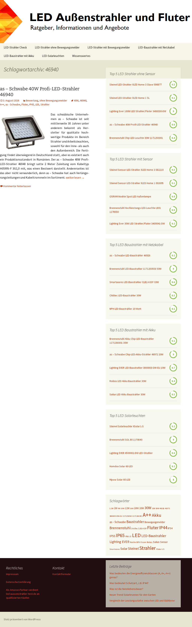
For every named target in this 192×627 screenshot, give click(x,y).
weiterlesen (75, 177)
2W (115, 508)
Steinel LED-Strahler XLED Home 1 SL (130, 98)
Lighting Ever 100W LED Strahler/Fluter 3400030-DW (138, 111)
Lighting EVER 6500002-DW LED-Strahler (131, 453)
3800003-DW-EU (116, 516)
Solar (124, 549)
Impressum (12, 574)
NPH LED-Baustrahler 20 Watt (125, 308)
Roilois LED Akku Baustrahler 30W (128, 381)
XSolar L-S (160, 549)
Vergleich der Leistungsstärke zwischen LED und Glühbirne (142, 600)
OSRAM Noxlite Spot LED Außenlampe (130, 196)
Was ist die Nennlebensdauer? (126, 589)
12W (127, 508)
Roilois (149, 542)
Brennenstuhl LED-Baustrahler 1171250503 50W (135, 268)
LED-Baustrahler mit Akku (19, 56)
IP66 (127, 536)
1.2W (111, 508)
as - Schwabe (12, 104)
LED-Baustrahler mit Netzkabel (156, 47)
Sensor (164, 542)
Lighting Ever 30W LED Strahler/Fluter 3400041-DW (137, 223)
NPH (138, 542)
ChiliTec (134, 528)
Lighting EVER (119, 542)
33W (153, 508)
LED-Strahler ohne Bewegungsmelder (57, 47)
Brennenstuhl (120, 528)
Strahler (45, 104)
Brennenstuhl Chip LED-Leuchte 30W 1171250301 (136, 138)
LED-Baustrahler (153, 535)
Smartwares (115, 549)
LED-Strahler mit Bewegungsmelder (109, 47)
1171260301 (137, 516)
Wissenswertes (81, 56)
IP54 (170, 528)
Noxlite (133, 542)
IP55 (112, 536)
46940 (83, 100)
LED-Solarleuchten (53, 56)
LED (37, 104)
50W (157, 508)
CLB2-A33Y (142, 528)
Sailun (156, 542)
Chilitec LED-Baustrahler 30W (125, 295)
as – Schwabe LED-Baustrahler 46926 (130, 255)
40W (76, 100)
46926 (162, 508)
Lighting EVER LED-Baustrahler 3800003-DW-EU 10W (137, 367)
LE (130, 536)
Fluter (25, 104)
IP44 (163, 527)
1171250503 (127, 516)
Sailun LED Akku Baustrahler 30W (127, 394)
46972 (167, 508)
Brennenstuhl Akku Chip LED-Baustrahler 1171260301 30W (132, 340)
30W (148, 507)
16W (132, 508)
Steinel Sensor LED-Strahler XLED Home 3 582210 (137, 169)
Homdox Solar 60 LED (121, 466)
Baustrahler (135, 521)
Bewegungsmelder (155, 522)
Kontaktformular (61, 574)
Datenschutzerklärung (18, 582)
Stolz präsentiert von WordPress (22, 619)
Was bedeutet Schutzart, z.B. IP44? (129, 583)
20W (141, 508)
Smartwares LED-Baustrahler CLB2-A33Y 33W (134, 282)
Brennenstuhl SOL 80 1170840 (126, 439)
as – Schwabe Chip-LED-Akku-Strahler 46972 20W (136, 354)
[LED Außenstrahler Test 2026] (96, 21)
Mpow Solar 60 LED (120, 479)
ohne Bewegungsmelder (53, 100)
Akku (156, 515)
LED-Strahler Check (15, 47)
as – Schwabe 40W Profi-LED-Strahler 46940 (134, 124)
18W (136, 508)
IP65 (31, 104)
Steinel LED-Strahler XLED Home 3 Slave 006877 (136, 84)
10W (122, 508)
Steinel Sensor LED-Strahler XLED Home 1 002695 (137, 183)
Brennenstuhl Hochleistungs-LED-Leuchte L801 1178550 (135, 210)
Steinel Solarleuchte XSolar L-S (127, 426)
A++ (2, 104)
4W (119, 508)
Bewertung (32, 100)
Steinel (133, 548)
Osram (143, 542)
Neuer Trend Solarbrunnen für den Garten (133, 594)
